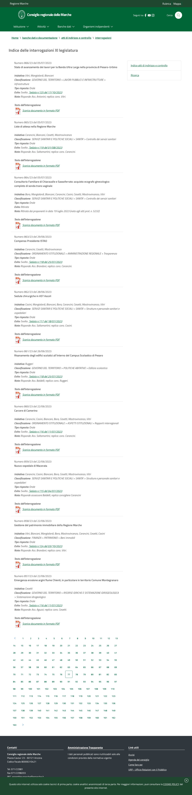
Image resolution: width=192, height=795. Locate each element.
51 (84, 660)
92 (76, 681)
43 (22, 660)
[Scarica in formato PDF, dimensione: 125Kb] (18, 624)
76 (61, 674)
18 (45, 645)
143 (64, 710)
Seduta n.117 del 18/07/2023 (45, 321)
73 (37, 674)
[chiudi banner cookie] (186, 780)
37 (84, 652)
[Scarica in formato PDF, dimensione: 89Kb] (18, 340)
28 (14, 652)
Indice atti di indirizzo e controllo (149, 65)
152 (31, 717)
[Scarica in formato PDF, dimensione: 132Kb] (18, 166)
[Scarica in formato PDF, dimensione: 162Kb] (18, 395)
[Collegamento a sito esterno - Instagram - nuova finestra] (153, 15)
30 (30, 652)
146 (89, 710)
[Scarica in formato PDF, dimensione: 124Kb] (18, 564)
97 (115, 681)
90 (61, 681)
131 (72, 703)
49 (69, 660)
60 (45, 667)
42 (14, 660)
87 (37, 681)
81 (100, 674)
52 (92, 660)
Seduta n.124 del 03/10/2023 (45, 546)
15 (22, 645)
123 (113, 696)
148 (105, 710)
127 (39, 703)
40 (108, 652)
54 (108, 660)
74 (45, 674)
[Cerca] (178, 15)
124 (14, 703)
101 (38, 688)
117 (64, 696)
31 (37, 652)
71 (22, 674)
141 (47, 710)
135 (105, 703)
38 (92, 652)
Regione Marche (19, 4)
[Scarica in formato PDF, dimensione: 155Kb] (18, 280)
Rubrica (166, 4)
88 (45, 681)
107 (88, 688)
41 (115, 652)
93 (84, 681)
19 (53, 645)
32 (45, 652)
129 (56, 703)
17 (37, 645)
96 (108, 681)
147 (97, 710)
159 (89, 717)
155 (56, 717)
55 (115, 660)
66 (92, 667)
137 (14, 710)
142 (56, 710)
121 (97, 696)
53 (100, 660)
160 (97, 717)
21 (69, 645)
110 (112, 688)
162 (113, 717)
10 (93, 638)
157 (72, 717)
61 (53, 667)
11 (101, 638)
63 (69, 667)
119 (80, 696)
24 (92, 645)
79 (84, 674)
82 (108, 674)
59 (37, 667)
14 (14, 645)
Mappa (177, 4)
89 (53, 681)
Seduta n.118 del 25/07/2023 (45, 262)
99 (22, 688)
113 (31, 696)
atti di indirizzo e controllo (76, 38)
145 (80, 710)
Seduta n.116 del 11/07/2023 (45, 432)
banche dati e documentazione (39, 38)
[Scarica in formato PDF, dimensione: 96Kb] (18, 111)
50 (76, 660)
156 (64, 717)
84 (14, 681)
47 (53, 660)
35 (69, 652)
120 (89, 696)
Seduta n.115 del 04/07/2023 (45, 491)
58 (30, 667)
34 (61, 652)
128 (47, 703)
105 (71, 688)
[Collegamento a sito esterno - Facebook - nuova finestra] (145, 15)
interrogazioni (103, 38)
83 (115, 674)
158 (80, 717)
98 (14, 688)
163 (14, 724)
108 (96, 688)
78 (76, 674)
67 (100, 667)
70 (14, 674)
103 (55, 688)
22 (76, 645)
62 (61, 667)
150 (14, 717)
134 (97, 703)
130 (64, 703)
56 (14, 667)
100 (30, 688)
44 (30, 660)
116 (56, 696)
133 (89, 703)
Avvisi (131, 755)
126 (31, 703)
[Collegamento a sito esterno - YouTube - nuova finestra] (149, 15)
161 (105, 717)
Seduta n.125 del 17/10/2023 (45, 92)
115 (47, 696)
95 (100, 681)
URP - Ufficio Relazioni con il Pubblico (147, 769)
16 (30, 645)
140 (39, 710)
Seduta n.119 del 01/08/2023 (45, 148)
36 (76, 652)
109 (104, 688)
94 (92, 681)
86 (30, 681)
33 (53, 652)
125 (23, 703)
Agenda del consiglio (138, 759)
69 (115, 667)
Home (15, 38)
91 (69, 681)
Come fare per (135, 764)
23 (84, 645)
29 (22, 652)
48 (61, 660)
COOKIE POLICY (171, 784)
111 (14, 696)
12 (109, 638)
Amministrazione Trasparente (85, 748)
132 (80, 703)
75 (53, 674)
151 (23, 717)
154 (47, 717)
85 (22, 681)
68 (108, 667)
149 (113, 710)
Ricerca (135, 75)
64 (76, 667)
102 (46, 688)
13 (116, 638)
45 (37, 660)
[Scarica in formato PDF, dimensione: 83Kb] (18, 225)
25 (100, 645)
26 (108, 645)
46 (45, 660)
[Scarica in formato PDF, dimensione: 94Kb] (18, 450)
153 (39, 717)
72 (30, 674)
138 (23, 710)
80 (92, 674)
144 (72, 710)
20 (61, 645)
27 (115, 645)
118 (72, 696)
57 (22, 667)
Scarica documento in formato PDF (41, 111)
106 (79, 688)
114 (39, 696)
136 (113, 703)
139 (31, 710)
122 (105, 696)
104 (63, 688)
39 (100, 652)
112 (23, 696)
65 (84, 667)
